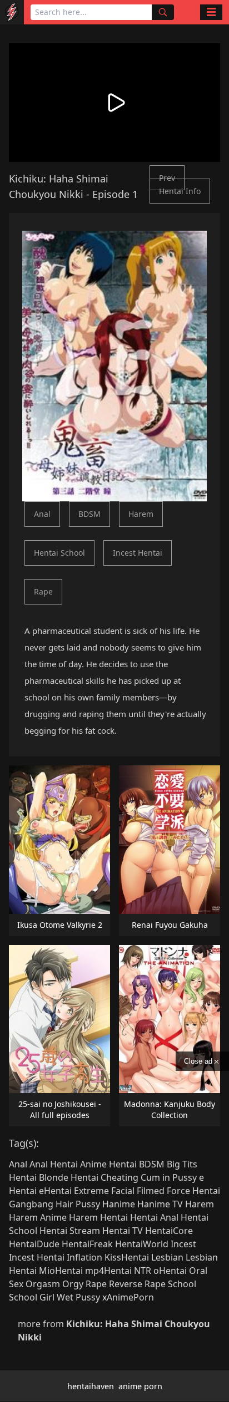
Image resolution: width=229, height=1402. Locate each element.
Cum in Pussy (169, 1177)
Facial (123, 1191)
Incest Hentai (137, 552)
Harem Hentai (98, 1217)
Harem (140, 514)
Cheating (119, 1177)
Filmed (151, 1191)
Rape (43, 591)
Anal (42, 514)
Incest (183, 1244)
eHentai (55, 1191)
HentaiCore (169, 1231)
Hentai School (59, 552)
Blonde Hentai (68, 1177)
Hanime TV (160, 1204)
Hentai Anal (154, 1217)
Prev (167, 177)
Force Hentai (193, 1191)
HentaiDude (34, 1244)
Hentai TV (122, 1231)
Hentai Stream (69, 1231)
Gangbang (31, 1204)
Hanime (118, 1204)
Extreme (91, 1191)
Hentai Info (180, 191)
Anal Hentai (53, 1164)
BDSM (89, 514)
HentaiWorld (141, 1244)
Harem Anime (38, 1217)
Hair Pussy (78, 1204)
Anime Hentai (108, 1164)
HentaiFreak (87, 1244)
